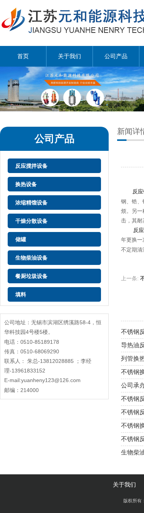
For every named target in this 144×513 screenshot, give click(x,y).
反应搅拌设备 (31, 166)
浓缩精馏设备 (31, 202)
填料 (20, 294)
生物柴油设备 (31, 258)
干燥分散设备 (31, 221)
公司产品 (115, 56)
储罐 (20, 239)
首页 (23, 56)
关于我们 (69, 56)
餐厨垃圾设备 (31, 276)
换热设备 (26, 184)
